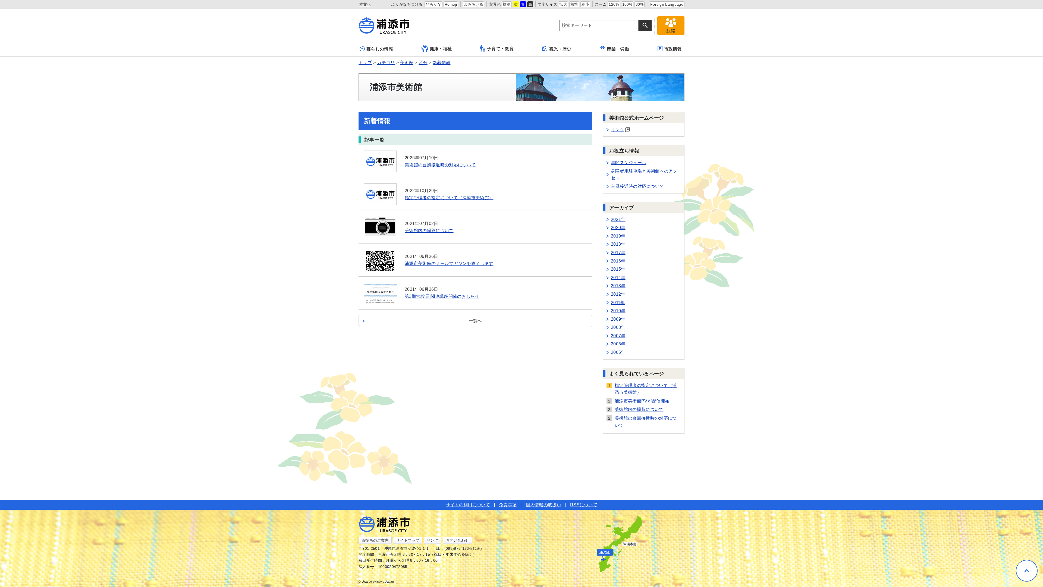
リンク (617, 129)
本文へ (365, 4)
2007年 (618, 335)
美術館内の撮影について (639, 409)
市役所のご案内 (375, 540)
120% (614, 4)
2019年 (618, 236)
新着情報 (441, 62)
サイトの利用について (468, 504)
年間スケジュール (628, 162)
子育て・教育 (500, 48)
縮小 (585, 4)
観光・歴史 (560, 49)
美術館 (406, 62)
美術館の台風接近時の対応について (646, 421)
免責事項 (508, 504)
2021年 (618, 219)
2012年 (618, 294)
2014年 (618, 277)
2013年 (618, 285)
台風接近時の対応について (637, 186)
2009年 (618, 319)
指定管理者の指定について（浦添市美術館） (646, 389)
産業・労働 (618, 49)
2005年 (618, 352)
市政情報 (673, 49)
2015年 (618, 269)
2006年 (618, 344)
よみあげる (473, 4)
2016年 (618, 261)
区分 (423, 62)
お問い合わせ (457, 540)
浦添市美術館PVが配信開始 (642, 401)
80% (639, 4)
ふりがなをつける (407, 4)
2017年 (618, 252)
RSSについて (583, 504)
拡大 (563, 4)
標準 (507, 4)
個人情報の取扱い (543, 504)
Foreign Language (666, 4)
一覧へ (475, 321)
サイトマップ (407, 540)
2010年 (618, 310)
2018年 (618, 244)
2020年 (618, 227)
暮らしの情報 (379, 49)
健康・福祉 (441, 48)
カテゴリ (386, 62)
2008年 (618, 327)
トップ (365, 62)
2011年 (618, 302)
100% (627, 4)
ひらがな (433, 4)
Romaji (451, 4)
